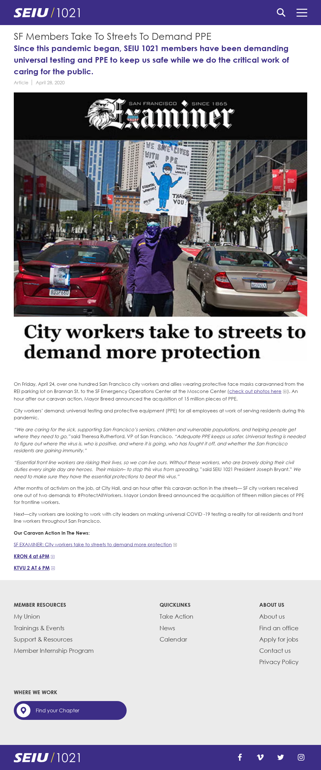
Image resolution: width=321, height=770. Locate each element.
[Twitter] (280, 757)
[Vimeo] (260, 757)
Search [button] (281, 12)
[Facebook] (240, 757)
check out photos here (255, 391)
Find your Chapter (57, 710)
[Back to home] (160, 12)
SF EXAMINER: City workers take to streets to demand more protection (93, 544)
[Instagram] (301, 757)
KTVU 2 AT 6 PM (32, 568)
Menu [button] (302, 12)
